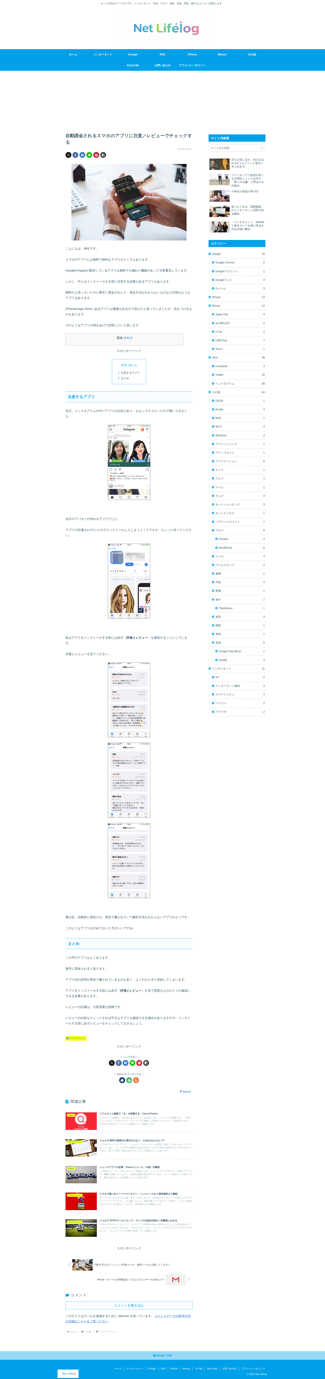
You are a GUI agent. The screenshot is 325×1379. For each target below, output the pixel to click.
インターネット (135, 1368)
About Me (212, 1368)
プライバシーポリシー (253, 1368)
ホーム (118, 1368)
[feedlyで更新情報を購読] (129, 1080)
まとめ (125, 378)
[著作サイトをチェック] (122, 1080)
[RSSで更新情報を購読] (136, 1080)
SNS (163, 1368)
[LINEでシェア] (89, 155)
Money (186, 1368)
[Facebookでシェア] (75, 155)
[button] (103, 155)
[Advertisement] (162, 98)
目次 (124, 365)
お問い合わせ (229, 1368)
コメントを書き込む (129, 1305)
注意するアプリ (130, 372)
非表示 (128, 337)
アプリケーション (77, 1038)
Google (152, 1368)
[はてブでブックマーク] (82, 155)
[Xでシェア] (68, 155)
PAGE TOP (164, 1355)
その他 (198, 1368)
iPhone (174, 1368)
